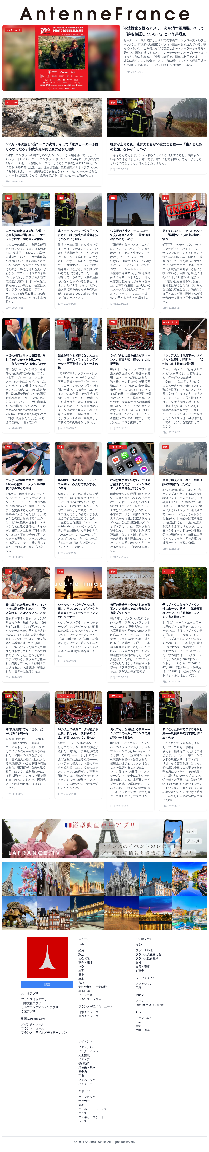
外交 (81, 966)
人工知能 (84, 1055)
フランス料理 (144, 950)
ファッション (144, 983)
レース (82, 1121)
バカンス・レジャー (91, 999)
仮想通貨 (84, 1063)
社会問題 (84, 958)
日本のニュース (88, 1012)
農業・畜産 (143, 966)
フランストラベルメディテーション (44, 1032)
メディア (84, 1059)
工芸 (138, 1022)
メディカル (85, 1047)
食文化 (140, 944)
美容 (138, 988)
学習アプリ (28, 1011)
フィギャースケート (91, 1117)
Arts (138, 1012)
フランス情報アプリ (34, 999)
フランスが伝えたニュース (95, 1006)
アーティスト (144, 1001)
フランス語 (85, 995)
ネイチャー (85, 1084)
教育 (81, 970)
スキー (82, 1105)
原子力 (82, 1071)
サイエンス (85, 1041)
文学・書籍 (143, 1030)
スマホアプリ (29, 993)
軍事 (81, 979)
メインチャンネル (32, 1024)
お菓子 (140, 970)
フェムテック (87, 1080)
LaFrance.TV (36, 1018)
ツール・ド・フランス (92, 1109)
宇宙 (81, 1075)
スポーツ (84, 1091)
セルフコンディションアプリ (39, 1007)
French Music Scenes (150, 1005)
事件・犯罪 (85, 962)
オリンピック (87, 1097)
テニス (82, 1113)
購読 (47, 984)
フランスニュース (32, 1028)
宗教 (81, 983)
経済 (81, 950)
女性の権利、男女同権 (92, 987)
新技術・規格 (87, 1067)
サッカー (84, 1101)
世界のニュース (88, 1016)
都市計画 (84, 991)
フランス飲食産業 (147, 958)
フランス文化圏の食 (148, 954)
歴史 (81, 975)
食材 (138, 962)
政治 (81, 954)
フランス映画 (144, 1018)
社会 (81, 944)
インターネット (88, 1051)
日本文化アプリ (31, 1003)
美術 (138, 1026)
